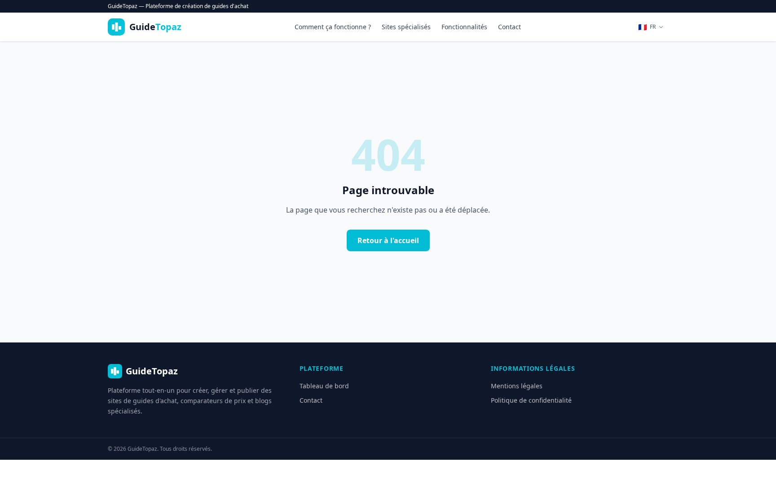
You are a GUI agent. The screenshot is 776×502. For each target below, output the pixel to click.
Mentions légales (516, 386)
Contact (509, 26)
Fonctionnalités (464, 26)
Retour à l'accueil (388, 240)
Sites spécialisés (406, 26)
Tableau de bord (324, 386)
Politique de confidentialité (531, 400)
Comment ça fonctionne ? (333, 26)
